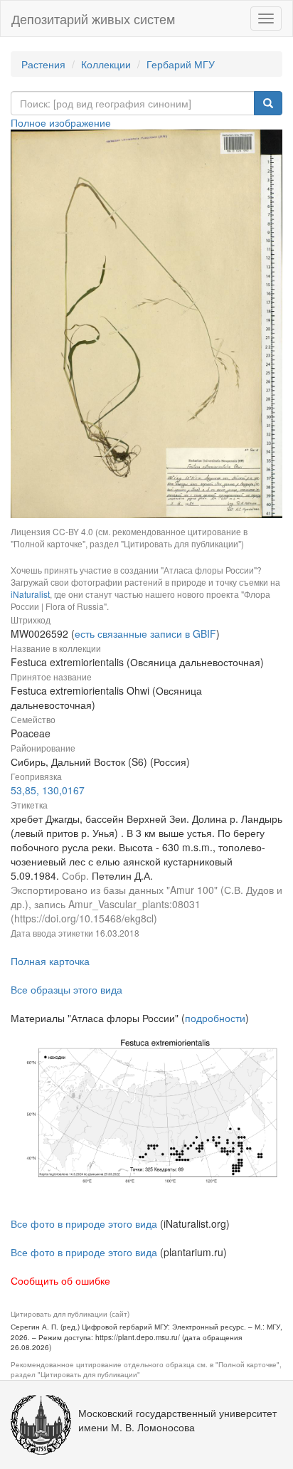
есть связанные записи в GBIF (145, 633)
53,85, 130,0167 (48, 790)
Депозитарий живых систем (93, 18)
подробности (215, 1018)
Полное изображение (61, 122)
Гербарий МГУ (180, 64)
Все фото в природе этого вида (84, 1223)
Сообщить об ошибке (60, 1280)
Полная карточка (50, 961)
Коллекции (106, 64)
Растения (43, 64)
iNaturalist (30, 594)
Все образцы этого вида (66, 989)
